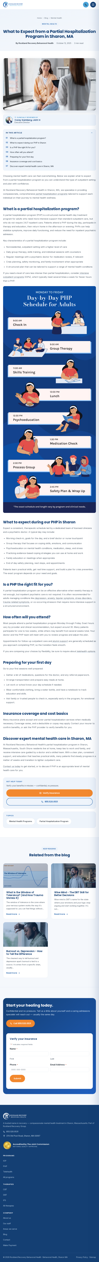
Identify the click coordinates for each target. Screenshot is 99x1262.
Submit (17, 1078)
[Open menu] (93, 4)
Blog (46, 18)
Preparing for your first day (22, 157)
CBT (5, 1189)
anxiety (51, 598)
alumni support (60, 641)
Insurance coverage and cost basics (26, 161)
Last (52, 1059)
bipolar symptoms (64, 598)
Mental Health (56, 18)
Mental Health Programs (20, 821)
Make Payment (9, 1245)
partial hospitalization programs (51, 194)
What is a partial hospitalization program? (28, 138)
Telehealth (7, 1172)
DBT (5, 1195)
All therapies (8, 1206)
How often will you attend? (21, 152)
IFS (4, 1200)
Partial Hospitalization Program (54, 821)
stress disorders (83, 598)
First (12, 1059)
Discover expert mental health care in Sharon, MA (32, 166)
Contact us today (11, 766)
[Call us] (86, 4)
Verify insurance (51, 793)
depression (40, 598)
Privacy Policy (82, 1257)
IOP (4, 1161)
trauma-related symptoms (16, 602)
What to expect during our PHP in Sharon (28, 143)
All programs (8, 1177)
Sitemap (92, 1257)
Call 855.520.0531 (22, 1023)
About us (7, 1218)
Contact (6, 1240)
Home (39, 18)
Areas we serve (10, 1229)
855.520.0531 (51, 801)
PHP (5, 1166)
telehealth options (85, 651)
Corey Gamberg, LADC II (27, 120)
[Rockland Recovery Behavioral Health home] (42, 4)
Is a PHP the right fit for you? (22, 147)
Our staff (7, 1223)
